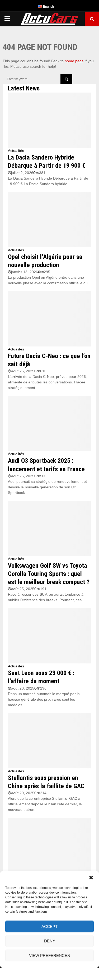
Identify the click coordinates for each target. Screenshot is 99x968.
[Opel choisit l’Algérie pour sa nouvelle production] (49, 219)
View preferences (49, 955)
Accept (49, 926)
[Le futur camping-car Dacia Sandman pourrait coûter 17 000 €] (49, 845)
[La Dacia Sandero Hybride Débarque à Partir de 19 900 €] (49, 120)
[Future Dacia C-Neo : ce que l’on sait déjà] (49, 318)
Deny (49, 941)
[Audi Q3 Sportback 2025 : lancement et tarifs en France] (49, 423)
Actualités (16, 150)
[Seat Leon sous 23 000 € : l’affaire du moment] (49, 635)
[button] (91, 877)
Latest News (24, 88)
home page (74, 61)
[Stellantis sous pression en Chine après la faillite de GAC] (49, 740)
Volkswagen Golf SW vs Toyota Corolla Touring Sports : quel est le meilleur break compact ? (48, 574)
